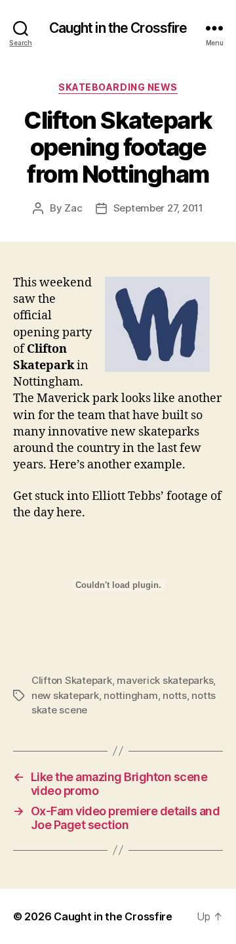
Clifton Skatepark (71, 680)
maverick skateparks (165, 680)
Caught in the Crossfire (118, 28)
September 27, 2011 (158, 208)
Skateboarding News (117, 87)
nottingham (130, 695)
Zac (73, 208)
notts (175, 695)
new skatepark (65, 695)
